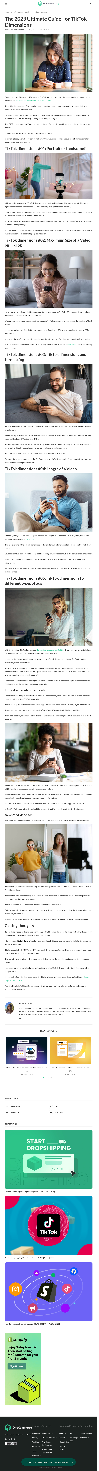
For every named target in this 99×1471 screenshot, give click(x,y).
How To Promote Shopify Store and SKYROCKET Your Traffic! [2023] (32, 1324)
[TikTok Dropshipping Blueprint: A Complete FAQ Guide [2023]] (48, 1225)
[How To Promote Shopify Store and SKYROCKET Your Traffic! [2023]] (48, 1291)
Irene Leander (18, 30)
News (71, 1433)
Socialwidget (37, 1446)
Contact (62, 1438)
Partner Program (86, 1433)
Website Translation (49, 1438)
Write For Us (84, 1438)
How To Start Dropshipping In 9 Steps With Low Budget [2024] (30, 1192)
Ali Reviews (36, 1433)
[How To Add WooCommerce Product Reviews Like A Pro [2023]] (26, 1050)
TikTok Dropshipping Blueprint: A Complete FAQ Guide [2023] (29, 1258)
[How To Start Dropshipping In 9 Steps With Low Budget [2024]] (48, 1159)
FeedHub (35, 1442)
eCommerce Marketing (22, 12)
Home (7, 12)
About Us (62, 1433)
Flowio (34, 1451)
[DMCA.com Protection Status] (11, 1443)
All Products (36, 1455)
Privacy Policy (64, 1442)
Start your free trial (57, 1462)
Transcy (35, 1438)
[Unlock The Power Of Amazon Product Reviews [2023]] (70, 1050)
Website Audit (47, 1433)
